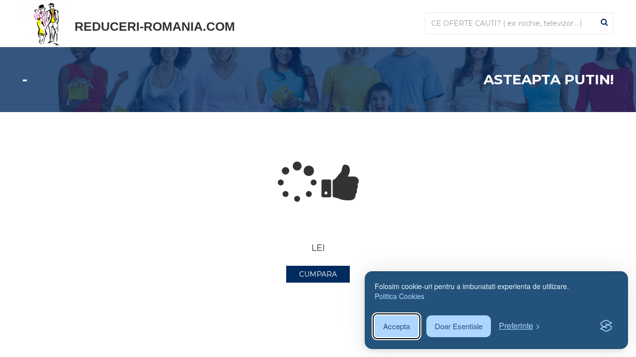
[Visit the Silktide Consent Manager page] (606, 326)
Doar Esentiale (458, 326)
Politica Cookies (399, 296)
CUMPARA (318, 274)
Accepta (396, 326)
